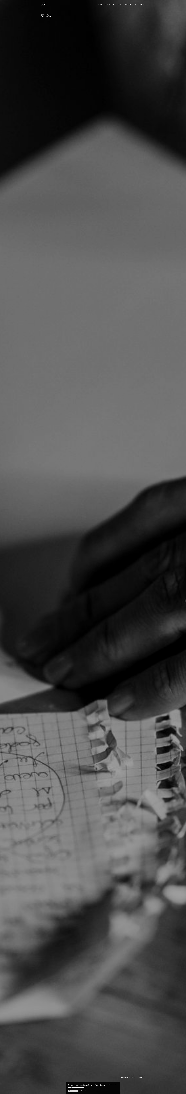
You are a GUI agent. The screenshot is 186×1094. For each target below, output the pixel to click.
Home (100, 4)
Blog (119, 4)
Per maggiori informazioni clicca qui (76, 1087)
